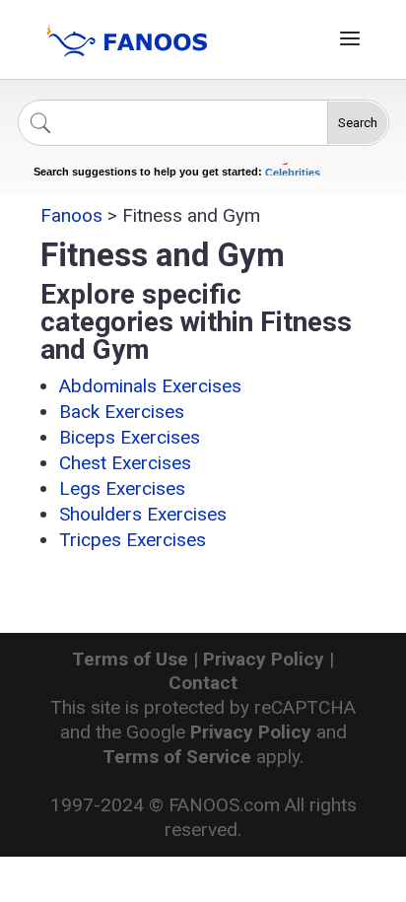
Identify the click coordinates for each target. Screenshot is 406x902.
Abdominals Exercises (150, 386)
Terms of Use (130, 659)
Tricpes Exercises (132, 539)
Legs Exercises (122, 488)
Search (357, 122)
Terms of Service (176, 756)
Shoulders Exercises (143, 514)
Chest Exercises (125, 462)
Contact (203, 682)
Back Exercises (121, 411)
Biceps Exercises (129, 437)
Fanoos (71, 215)
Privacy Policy (263, 659)
